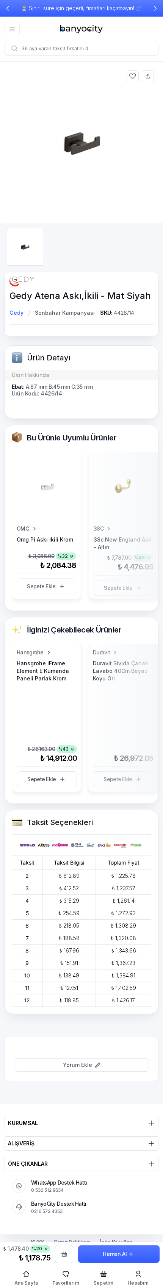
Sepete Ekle (41, 586)
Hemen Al (115, 1254)
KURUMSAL (23, 1123)
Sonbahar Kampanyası (65, 312)
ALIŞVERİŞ (21, 1143)
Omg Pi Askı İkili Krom (45, 539)
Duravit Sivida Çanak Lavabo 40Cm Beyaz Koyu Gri (120, 671)
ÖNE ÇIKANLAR (28, 1163)
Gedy (16, 312)
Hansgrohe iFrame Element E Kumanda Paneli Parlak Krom (43, 671)
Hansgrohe (30, 652)
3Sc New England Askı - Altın (123, 543)
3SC (98, 528)
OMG (23, 528)
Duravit (101, 652)
